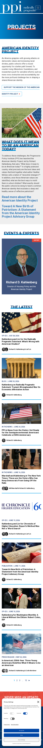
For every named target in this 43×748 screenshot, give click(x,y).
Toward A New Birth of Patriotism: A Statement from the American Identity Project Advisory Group (21, 211)
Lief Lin (28, 349)
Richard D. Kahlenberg (16, 349)
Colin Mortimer (31, 670)
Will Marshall (13, 488)
